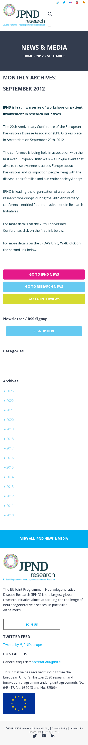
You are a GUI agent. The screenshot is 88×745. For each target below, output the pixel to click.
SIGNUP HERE (44, 331)
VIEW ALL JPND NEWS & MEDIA (44, 538)
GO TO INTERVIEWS (44, 299)
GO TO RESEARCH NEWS (44, 286)
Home (28, 56)
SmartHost (35, 732)
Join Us (32, 624)
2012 (40, 56)
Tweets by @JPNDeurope (22, 644)
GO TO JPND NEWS (44, 274)
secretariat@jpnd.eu (47, 662)
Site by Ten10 (51, 732)
